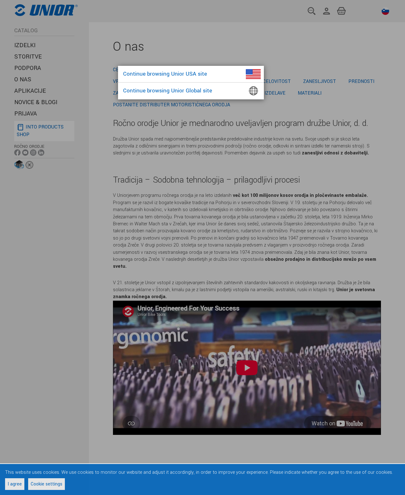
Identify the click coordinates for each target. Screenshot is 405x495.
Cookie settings (46, 484)
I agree (15, 484)
